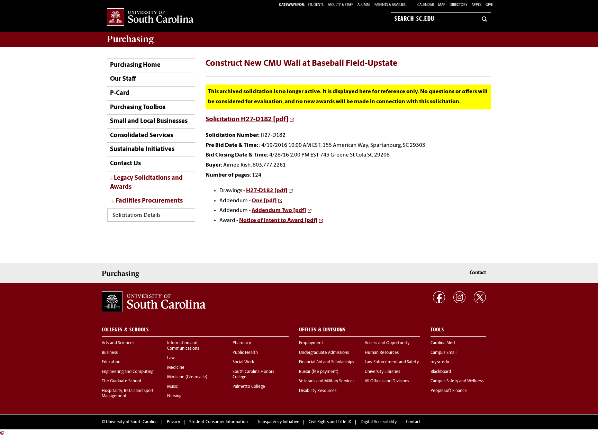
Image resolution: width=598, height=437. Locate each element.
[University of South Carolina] (154, 301)
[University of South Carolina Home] (150, 17)
